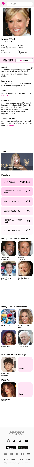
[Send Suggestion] (32, 68)
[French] (17, 454)
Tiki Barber (10, 125)
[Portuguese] (11, 454)
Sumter (4, 53)
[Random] (28, 10)
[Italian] (22, 454)
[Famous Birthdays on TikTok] (13, 441)
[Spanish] (5, 454)
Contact (13, 459)
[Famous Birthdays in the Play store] (23, 447)
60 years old (22, 53)
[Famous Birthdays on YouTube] (26, 440)
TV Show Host (6, 41)
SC (9, 53)
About (6, 459)
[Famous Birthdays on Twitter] (19, 441)
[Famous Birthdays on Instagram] (7, 441)
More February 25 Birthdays (13, 354)
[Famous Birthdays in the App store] (11, 447)
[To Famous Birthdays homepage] (3, 4)
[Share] (5, 10)
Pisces (20, 48)
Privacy (21, 459)
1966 (14, 48)
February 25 (6, 48)
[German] (28, 454)
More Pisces (6, 380)
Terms (28, 459)
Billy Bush (5, 95)
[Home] (17, 433)
